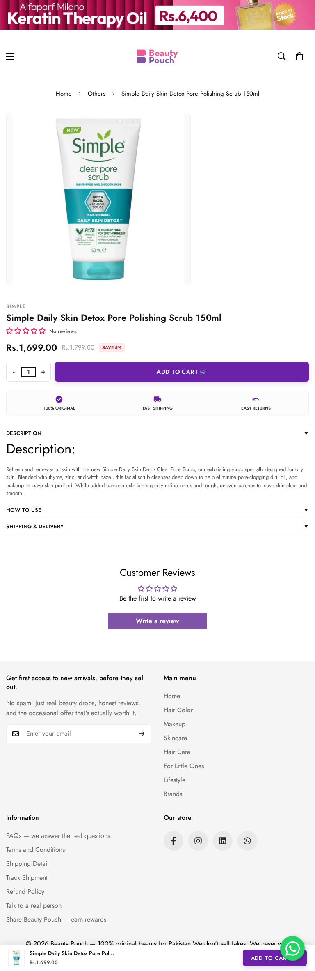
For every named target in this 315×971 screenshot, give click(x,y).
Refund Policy (25, 891)
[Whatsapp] (247, 841)
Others (96, 93)
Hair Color (178, 710)
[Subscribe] (142, 733)
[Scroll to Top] (299, 926)
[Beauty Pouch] (157, 56)
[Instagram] (198, 841)
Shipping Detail (27, 863)
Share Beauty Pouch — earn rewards (56, 919)
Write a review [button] (157, 621)
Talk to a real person (34, 905)
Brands (173, 793)
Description (157, 433)
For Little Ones (184, 766)
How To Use (157, 510)
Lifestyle (174, 780)
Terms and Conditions (35, 849)
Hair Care (177, 752)
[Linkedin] (223, 841)
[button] (299, 56)
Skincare (175, 738)
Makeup (174, 724)
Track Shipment (27, 877)
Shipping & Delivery (157, 526)
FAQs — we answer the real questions (58, 835)
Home (64, 93)
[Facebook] (173, 841)
